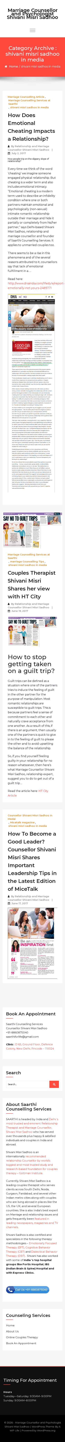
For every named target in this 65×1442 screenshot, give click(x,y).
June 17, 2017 (20, 903)
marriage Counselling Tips (27, 561)
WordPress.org (46, 1430)
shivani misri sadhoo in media (29, 107)
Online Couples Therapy (22, 1337)
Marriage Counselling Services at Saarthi (29, 102)
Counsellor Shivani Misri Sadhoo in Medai (30, 817)
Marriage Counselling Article (26, 96)
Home (13, 66)
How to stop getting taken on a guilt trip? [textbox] (31, 664)
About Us (12, 1331)
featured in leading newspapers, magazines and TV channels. (32, 1223)
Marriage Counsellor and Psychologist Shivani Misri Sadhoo (32, 13)
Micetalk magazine (22, 822)
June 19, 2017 (20, 611)
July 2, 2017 (19, 153)
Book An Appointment (21, 1343)
